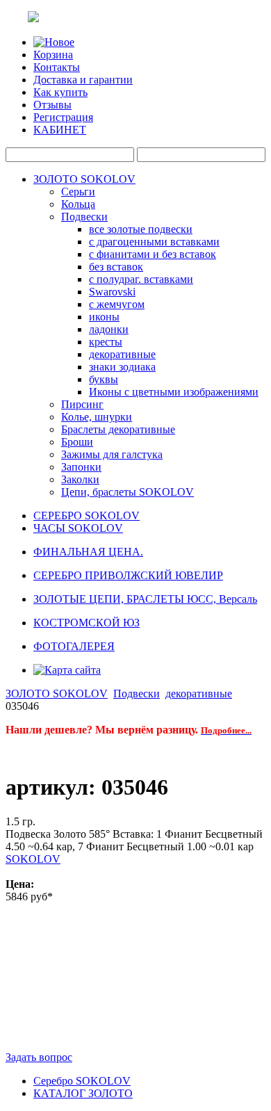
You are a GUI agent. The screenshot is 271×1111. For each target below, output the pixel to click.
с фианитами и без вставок (152, 254)
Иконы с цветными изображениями (173, 392)
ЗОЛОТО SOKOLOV (84, 179)
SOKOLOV (33, 859)
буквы (103, 379)
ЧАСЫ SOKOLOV (78, 528)
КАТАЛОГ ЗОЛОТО (83, 1093)
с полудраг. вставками (141, 279)
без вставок (116, 267)
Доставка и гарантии (83, 80)
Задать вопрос (39, 1057)
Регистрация (63, 117)
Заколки (80, 479)
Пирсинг (82, 404)
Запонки (81, 467)
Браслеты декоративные (118, 429)
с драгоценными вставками (154, 242)
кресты (105, 342)
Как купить (60, 92)
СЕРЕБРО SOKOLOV (86, 515)
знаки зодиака (122, 367)
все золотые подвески (140, 229)
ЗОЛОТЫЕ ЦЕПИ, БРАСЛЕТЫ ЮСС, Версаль (145, 599)
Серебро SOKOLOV (82, 1081)
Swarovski (112, 292)
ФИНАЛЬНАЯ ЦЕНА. (88, 552)
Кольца (78, 204)
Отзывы (52, 105)
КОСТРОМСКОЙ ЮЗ (86, 623)
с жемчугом (117, 304)
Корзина (53, 54)
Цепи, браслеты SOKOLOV (127, 492)
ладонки (109, 329)
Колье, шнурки (96, 417)
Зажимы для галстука (112, 454)
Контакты (56, 67)
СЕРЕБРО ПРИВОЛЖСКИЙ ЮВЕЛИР (128, 575)
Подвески (84, 216)
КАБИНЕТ (59, 130)
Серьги (78, 191)
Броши (77, 442)
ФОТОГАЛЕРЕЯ (74, 646)
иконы (104, 317)
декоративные (122, 354)
